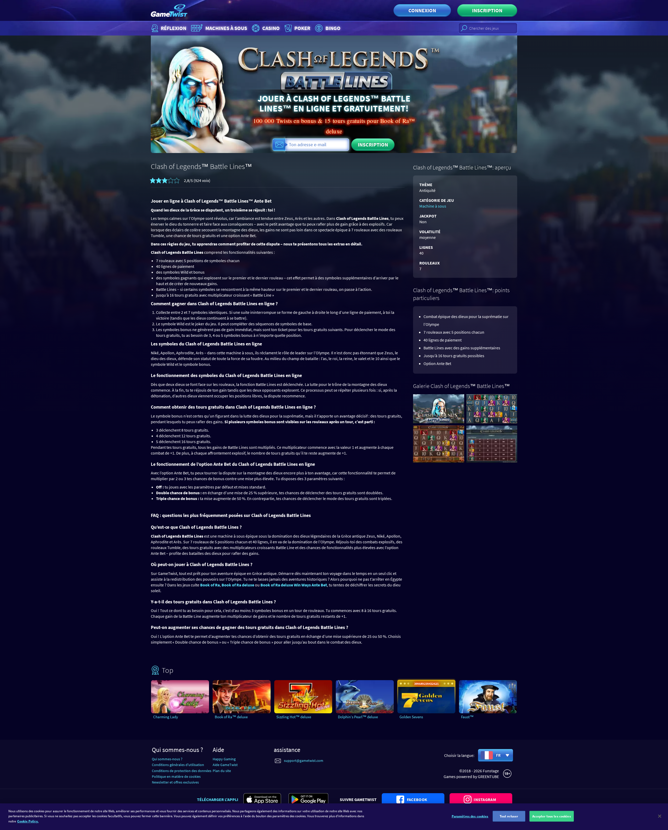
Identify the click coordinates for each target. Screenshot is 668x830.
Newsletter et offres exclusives (175, 782)
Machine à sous (432, 206)
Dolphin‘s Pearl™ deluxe (358, 716)
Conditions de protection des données (181, 770)
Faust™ (467, 716)
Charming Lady (165, 716)
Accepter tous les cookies (551, 816)
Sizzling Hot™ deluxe (293, 716)
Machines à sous (226, 28)
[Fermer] (659, 816)
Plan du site (222, 770)
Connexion (422, 10)
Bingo (333, 28)
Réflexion (173, 28)
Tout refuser (509, 816)
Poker (302, 28)
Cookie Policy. (28, 821)
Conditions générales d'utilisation (178, 764)
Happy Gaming (224, 759)
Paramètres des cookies (470, 816)
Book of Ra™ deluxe (231, 716)
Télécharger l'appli (217, 799)
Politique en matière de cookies (176, 776)
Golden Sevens (411, 716)
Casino (271, 28)
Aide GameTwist (225, 764)
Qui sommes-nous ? (167, 759)
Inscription (487, 10)
